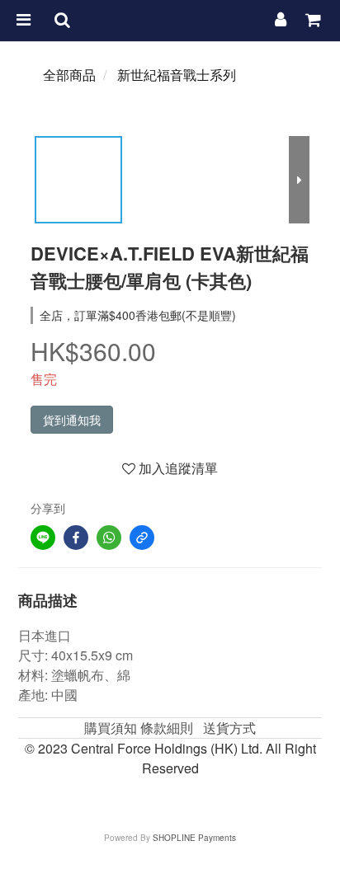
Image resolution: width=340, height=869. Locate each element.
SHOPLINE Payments (194, 837)
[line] (43, 537)
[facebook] (76, 537)
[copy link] (142, 537)
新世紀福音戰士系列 (176, 74)
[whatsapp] (109, 537)
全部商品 (69, 74)
